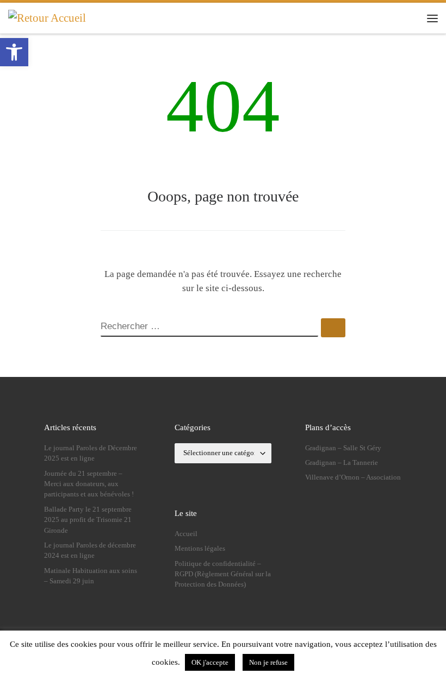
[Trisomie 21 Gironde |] (47, 17)
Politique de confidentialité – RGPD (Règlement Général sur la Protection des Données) (223, 574)
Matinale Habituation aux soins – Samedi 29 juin (90, 576)
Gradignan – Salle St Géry (343, 448)
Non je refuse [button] (268, 662)
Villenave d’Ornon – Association (353, 477)
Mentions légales (200, 548)
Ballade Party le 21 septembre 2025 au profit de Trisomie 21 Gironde (88, 520)
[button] (14, 52)
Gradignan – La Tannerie (341, 463)
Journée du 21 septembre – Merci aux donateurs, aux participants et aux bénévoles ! (89, 484)
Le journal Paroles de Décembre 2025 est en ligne (90, 453)
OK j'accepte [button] (209, 662)
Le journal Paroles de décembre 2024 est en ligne (90, 550)
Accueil (186, 534)
